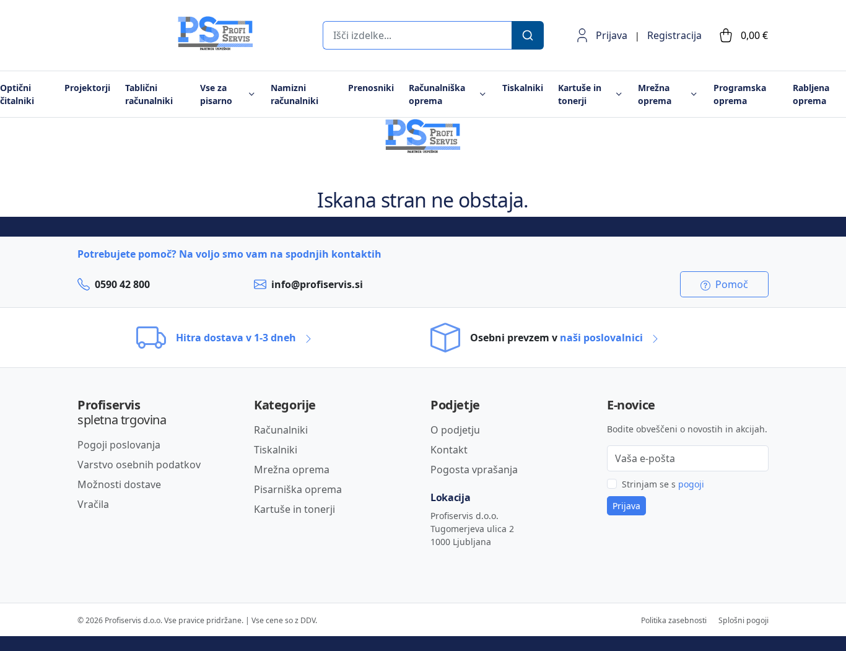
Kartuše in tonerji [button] (579, 94)
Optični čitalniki (17, 94)
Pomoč (730, 284)
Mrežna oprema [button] (654, 94)
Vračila (93, 504)
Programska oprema (739, 94)
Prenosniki (371, 88)
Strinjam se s (663, 484)
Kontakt (449, 450)
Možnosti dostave (119, 484)
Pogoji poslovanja (118, 445)
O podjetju (455, 430)
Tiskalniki (522, 88)
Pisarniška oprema (298, 489)
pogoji (691, 484)
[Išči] (528, 35)
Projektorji (87, 88)
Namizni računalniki (294, 94)
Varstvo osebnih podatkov (139, 464)
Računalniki (281, 430)
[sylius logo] (127, 47)
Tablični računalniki (149, 94)
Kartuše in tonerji (294, 509)
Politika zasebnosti (674, 620)
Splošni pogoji (743, 620)
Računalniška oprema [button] (437, 94)
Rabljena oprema (811, 94)
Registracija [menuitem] (674, 35)
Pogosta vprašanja (474, 469)
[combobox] (417, 35)
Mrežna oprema (291, 469)
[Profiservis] (216, 33)
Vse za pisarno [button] (216, 94)
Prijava (611, 35)
